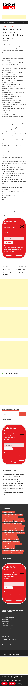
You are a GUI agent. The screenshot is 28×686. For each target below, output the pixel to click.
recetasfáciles (15, 539)
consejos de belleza (7, 519)
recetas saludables (7, 541)
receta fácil (5, 534)
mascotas (11, 530)
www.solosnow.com (7, 625)
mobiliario (17, 530)
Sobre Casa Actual (7, 636)
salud (13, 543)
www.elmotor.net (7, 619)
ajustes (20, 680)
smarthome (18, 543)
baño (16, 514)
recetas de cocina (6, 539)
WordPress (11, 654)
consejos (15, 516)
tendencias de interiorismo (9, 550)
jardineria (5, 530)
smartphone (5, 546)
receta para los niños (7, 537)
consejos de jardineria (18, 519)
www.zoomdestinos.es (8, 629)
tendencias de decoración (8, 548)
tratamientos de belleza (8, 552)
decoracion (16, 521)
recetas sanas (16, 541)
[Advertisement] (15, 17)
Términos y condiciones (8, 645)
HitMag (17, 654)
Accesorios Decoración (7, 26)
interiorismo (20, 528)
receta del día (11, 532)
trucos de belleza (19, 552)
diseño (22, 521)
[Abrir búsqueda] (24, 22)
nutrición (5, 532)
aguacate (5, 512)
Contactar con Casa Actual (9, 639)
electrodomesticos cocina (18, 525)
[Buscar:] (14, 414)
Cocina (10, 516)
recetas (15, 537)
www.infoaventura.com (8, 615)
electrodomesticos (7, 525)
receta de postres (20, 532)
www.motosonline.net (8, 617)
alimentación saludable (8, 514)
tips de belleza (19, 550)
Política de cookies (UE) (8, 642)
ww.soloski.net (6, 623)
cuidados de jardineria (8, 521)
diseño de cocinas (7, 523)
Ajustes (19, 683)
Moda (22, 530)
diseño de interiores (16, 523)
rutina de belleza (6, 543)
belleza (20, 514)
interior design (13, 528)
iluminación (5, 528)
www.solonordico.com (8, 627)
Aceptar (4, 683)
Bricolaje (5, 516)
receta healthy (12, 534)
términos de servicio (17, 255)
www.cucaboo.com (7, 621)
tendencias (12, 546)
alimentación (11, 512)
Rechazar (12, 683)
